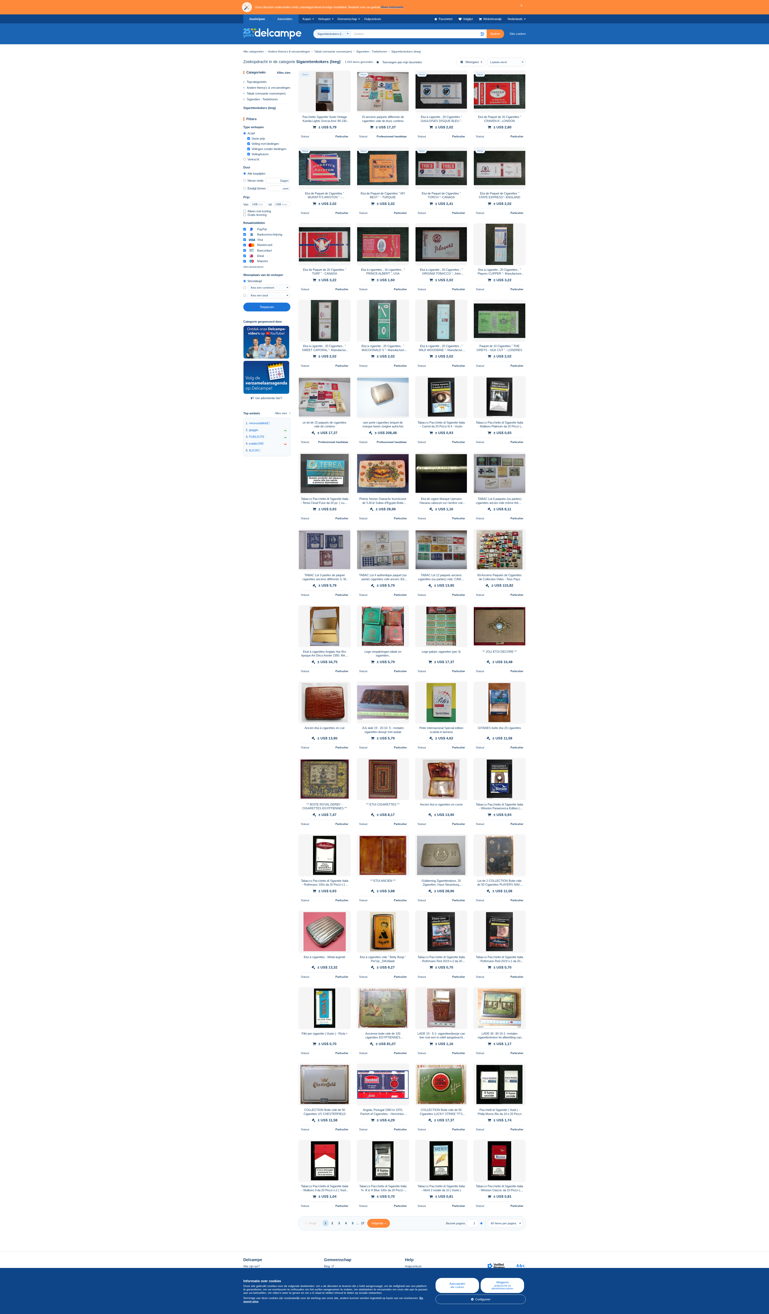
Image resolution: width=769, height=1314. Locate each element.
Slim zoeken (517, 33)
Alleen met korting (259, 211)
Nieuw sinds (256, 180)
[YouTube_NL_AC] (266, 342)
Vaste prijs (258, 138)
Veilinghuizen (260, 154)
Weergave (472, 62)
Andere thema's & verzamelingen (268, 87)
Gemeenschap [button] (347, 19)
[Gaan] (481, 1223)
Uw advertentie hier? (268, 398)
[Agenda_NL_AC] (266, 377)
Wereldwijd (255, 281)
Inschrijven (257, 19)
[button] (482, 33)
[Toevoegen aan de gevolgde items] (345, 75)
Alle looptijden (256, 173)
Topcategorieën (257, 82)
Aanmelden (284, 19)
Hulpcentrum (413, 1266)
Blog (327, 1266)
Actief (251, 133)
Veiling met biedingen (265, 143)
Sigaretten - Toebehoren (262, 99)
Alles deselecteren (253, 267)
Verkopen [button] (324, 19)
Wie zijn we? (251, 1266)
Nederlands (515, 19)
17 (362, 1223)
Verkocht (253, 159)
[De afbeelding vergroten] (324, 91)
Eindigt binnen (257, 188)
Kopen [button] (307, 19)
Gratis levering (257, 214)
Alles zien (283, 72)
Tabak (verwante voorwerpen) (266, 93)
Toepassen (267, 307)
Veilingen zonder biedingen (269, 149)
